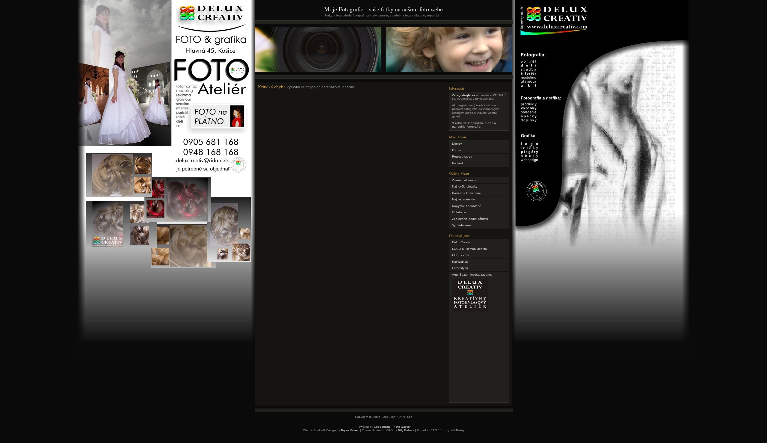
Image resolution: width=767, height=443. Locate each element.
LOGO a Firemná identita (469, 248)
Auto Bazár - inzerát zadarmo (472, 274)
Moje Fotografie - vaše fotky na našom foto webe (383, 9)
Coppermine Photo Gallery (392, 426)
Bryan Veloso (350, 430)
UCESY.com (460, 255)
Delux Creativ (461, 242)
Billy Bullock (406, 430)
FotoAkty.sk (460, 268)
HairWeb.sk (460, 261)
